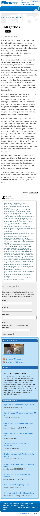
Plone (33, 507)
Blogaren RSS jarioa (13, 359)
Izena (4, 300)
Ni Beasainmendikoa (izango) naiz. (16, 485)
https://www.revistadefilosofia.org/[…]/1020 (18, 405)
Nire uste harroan (11, 17)
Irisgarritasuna (25, 513)
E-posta (5, 307)
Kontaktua (35, 513)
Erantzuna (6, 314)
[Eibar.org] (10, 3)
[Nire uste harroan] (13, 349)
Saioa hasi (34, 1)
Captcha (5, 322)
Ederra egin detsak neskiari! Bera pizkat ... (18, 493)
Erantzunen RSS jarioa (14, 362)
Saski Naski (34, 192)
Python (4, 509)
